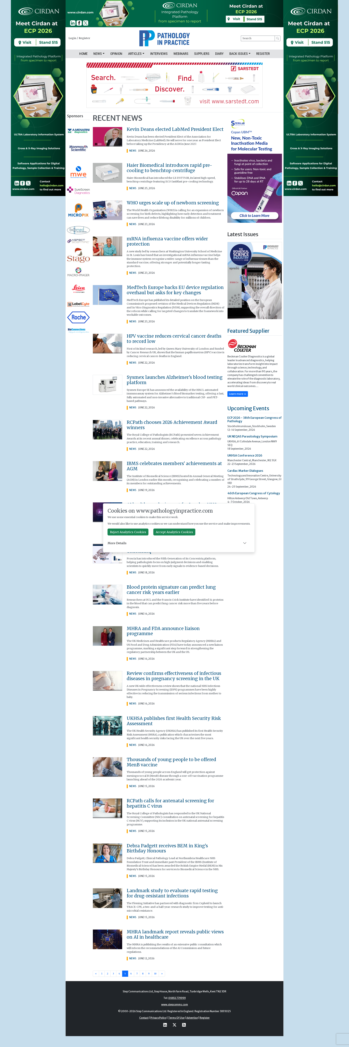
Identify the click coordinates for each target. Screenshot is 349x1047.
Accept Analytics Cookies (174, 532)
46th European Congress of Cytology (253, 493)
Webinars (180, 54)
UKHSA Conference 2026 (244, 455)
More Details (117, 543)
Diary (219, 54)
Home (83, 54)
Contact (144, 1017)
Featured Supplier (248, 330)
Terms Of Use (176, 1017)
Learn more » (237, 393)
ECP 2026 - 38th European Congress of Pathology (254, 419)
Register (84, 38)
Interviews (159, 54)
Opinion (116, 54)
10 (155, 973)
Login (72, 38)
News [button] (97, 54)
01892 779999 (177, 998)
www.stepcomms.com (174, 1004)
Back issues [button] (238, 54)
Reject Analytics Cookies (128, 532)
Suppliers (201, 54)
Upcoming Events (248, 408)
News (132, 150)
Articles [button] (135, 54)
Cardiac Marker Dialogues (245, 470)
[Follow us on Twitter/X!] (174, 1025)
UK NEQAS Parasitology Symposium (252, 436)
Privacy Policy (158, 1017)
